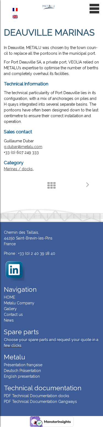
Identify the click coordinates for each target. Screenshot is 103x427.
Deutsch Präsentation (22, 370)
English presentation (22, 376)
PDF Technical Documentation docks (36, 396)
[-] (14, 270)
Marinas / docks (18, 169)
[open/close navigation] (94, 8)
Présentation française (23, 365)
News (9, 320)
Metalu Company (19, 303)
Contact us (13, 314)
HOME (9, 297)
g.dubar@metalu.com (23, 147)
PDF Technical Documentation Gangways (40, 401)
